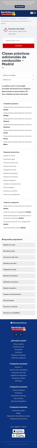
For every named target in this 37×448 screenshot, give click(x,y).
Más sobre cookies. (26, 4)
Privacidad (18, 349)
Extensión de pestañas (10, 173)
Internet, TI (18, 367)
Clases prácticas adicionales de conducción (17, 108)
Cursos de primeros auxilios (14, 228)
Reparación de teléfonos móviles (18, 416)
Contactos (18, 352)
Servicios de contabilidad (11, 194)
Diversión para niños (9, 166)
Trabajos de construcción (18, 419)
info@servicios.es (19, 323)
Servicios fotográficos (18, 401)
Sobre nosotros (18, 344)
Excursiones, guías (9, 159)
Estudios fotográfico (9, 180)
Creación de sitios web (10, 162)
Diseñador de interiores (10, 177)
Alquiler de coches (9, 155)
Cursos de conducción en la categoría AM (16, 223)
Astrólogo (18, 381)
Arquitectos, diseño (18, 378)
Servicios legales (8, 187)
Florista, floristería (18, 390)
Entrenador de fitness (18, 395)
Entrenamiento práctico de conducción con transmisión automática (17, 217)
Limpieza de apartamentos (12, 184)
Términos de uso (18, 347)
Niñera (18, 413)
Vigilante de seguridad (18, 375)
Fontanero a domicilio (10, 191)
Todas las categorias (18, 358)
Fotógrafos (18, 393)
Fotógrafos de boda (9, 170)
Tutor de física (18, 398)
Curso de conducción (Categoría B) (17, 212)
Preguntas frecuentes (18, 355)
